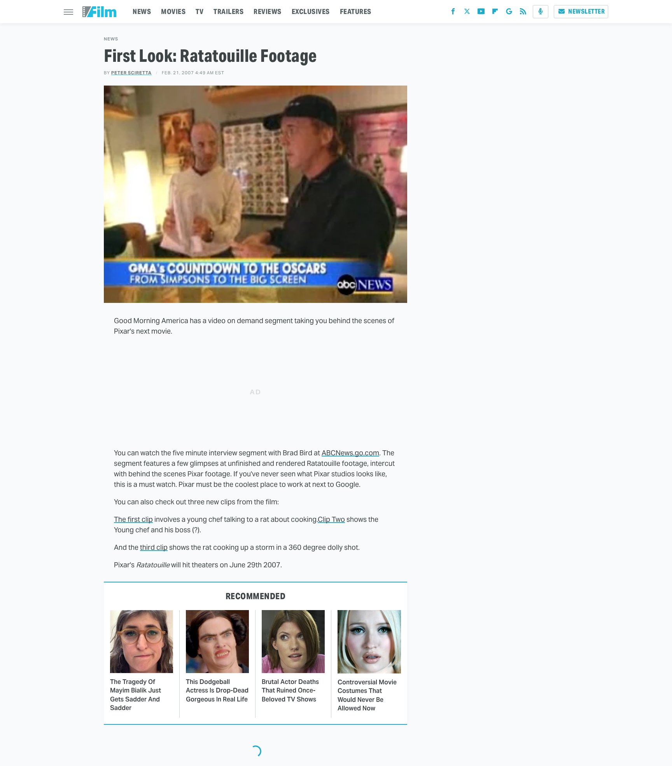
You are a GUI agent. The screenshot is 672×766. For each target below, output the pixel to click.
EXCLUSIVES (311, 11)
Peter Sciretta (131, 72)
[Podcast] (540, 11)
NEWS (142, 11)
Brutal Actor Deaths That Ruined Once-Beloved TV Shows (290, 690)
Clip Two (331, 519)
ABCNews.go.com (350, 452)
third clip (154, 547)
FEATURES (355, 11)
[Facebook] (453, 13)
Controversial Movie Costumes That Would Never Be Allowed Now (367, 695)
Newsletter (586, 11)
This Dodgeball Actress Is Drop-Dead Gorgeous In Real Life (217, 690)
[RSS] (523, 13)
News (111, 39)
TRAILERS (228, 11)
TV (199, 11)
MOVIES (173, 11)
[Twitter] (467, 13)
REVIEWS (268, 11)
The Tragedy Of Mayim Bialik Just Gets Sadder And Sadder (135, 695)
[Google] (509, 13)
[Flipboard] (495, 13)
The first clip (133, 519)
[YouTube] (481, 13)
